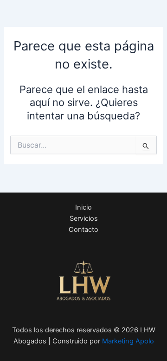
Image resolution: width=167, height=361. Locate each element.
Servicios (84, 218)
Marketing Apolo (128, 341)
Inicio (83, 207)
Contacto (83, 229)
